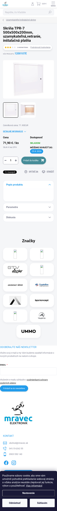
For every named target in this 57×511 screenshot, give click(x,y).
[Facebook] (5, 462)
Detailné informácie (13, 131)
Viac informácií (34, 485)
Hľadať (50, 12)
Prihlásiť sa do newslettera (14, 388)
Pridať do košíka (30, 160)
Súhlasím (42, 503)
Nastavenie (28, 493)
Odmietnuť (15, 503)
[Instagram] (13, 462)
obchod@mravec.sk (18, 443)
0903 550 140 (15, 454)
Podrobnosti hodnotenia (40, 47)
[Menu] (53, 4)
